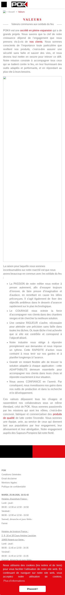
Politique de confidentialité (14, 487)
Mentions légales (9, 482)
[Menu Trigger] (4, 4)
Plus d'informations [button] (14, 580)
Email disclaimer (9, 478)
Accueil (11, 12)
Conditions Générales (11, 474)
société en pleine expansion (36, 30)
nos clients (36, 41)
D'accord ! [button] (32, 589)
